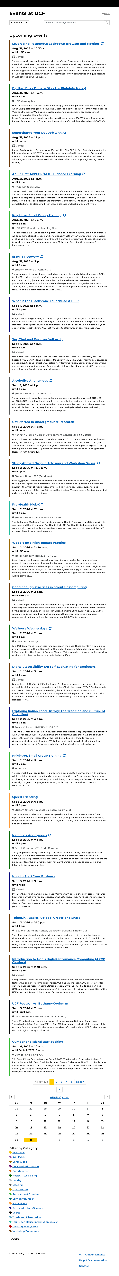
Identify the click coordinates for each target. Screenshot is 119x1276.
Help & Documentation (93, 1260)
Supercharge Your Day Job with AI (39, 132)
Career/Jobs (19, 1161)
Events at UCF (27, 13)
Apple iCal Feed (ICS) (23, 1239)
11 (45, 1121)
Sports (16, 1212)
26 (16, 1108)
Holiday (17, 1180)
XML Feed (38, 1239)
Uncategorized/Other (25, 1226)
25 (45, 1133)
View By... (18, 22)
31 (88, 1108)
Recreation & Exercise (25, 1194)
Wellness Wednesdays (29, 628)
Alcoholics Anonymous (30, 380)
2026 (65, 1097)
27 (30, 1108)
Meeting (17, 1185)
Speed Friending (25, 797)
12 (59, 1121)
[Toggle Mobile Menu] (109, 3)
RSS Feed (33, 1239)
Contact (84, 1266)
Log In (107, 14)
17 (31, 1127)
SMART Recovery (25, 256)
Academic (18, 1152)
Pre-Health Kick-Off (27, 504)
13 (74, 1121)
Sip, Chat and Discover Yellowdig (38, 339)
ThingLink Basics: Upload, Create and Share (46, 917)
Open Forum (20, 1189)
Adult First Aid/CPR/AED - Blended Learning (46, 174)
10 (31, 1121)
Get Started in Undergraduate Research (43, 422)
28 (45, 1108)
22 (102, 1127)
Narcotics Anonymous (29, 835)
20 (73, 1127)
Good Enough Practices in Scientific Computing (49, 587)
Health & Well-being (24, 1175)
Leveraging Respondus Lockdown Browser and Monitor (55, 43)
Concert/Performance (25, 1166)
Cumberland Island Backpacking (37, 1041)
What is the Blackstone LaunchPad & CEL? (45, 301)
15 (59, 1089)
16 (16, 1127)
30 (73, 1108)
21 (88, 1127)
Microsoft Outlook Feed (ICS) (28, 1239)
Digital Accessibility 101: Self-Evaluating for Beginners (54, 666)
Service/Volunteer (23, 1198)
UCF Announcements (92, 1254)
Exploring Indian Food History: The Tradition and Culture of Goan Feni (58, 712)
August (55, 1097)
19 (59, 1127)
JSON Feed (42, 1239)
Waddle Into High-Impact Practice (39, 542)
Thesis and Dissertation (26, 1217)
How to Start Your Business (33, 876)
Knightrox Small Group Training (37, 215)
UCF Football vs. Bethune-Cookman (40, 1003)
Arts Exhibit (19, 1157)
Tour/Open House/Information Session (35, 1222)
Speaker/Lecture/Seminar (27, 1208)
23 (16, 1133)
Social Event (19, 1203)
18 (45, 1127)
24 (30, 1133)
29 (59, 1108)
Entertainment (21, 1171)
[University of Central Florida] (28, 3)
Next (79, 1081)
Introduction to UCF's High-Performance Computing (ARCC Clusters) (58, 960)
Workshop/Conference (25, 1231)
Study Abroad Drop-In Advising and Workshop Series (53, 463)
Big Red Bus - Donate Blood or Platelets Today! (49, 88)
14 (88, 1121)
